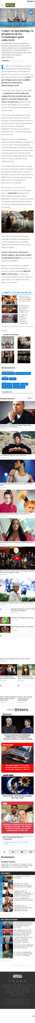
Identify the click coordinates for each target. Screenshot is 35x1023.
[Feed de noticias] (21, 981)
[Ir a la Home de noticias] (17, 976)
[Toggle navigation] (3, 5)
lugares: (5, 376)
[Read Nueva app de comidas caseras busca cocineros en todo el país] (10, 297)
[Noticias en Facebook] (13, 981)
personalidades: (8, 371)
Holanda (12, 379)
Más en (10, 710)
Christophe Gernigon (23, 373)
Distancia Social (19, 387)
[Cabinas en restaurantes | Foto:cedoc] (25, 342)
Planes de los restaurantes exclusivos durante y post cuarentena (24, 309)
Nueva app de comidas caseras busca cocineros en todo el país (25, 298)
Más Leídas (5, 873)
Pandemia (24, 384)
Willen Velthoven (8, 373)
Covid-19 (16, 384)
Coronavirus (7, 384)
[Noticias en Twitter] (17, 981)
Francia (5, 379)
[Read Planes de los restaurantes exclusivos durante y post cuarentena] (10, 306)
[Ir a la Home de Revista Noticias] (10, 5)
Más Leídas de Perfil (9, 920)
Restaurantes (7, 387)
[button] (32, 75)
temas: (4, 382)
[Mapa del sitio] (25, 981)
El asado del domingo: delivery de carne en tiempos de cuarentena (23, 319)
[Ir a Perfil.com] (31, 1)
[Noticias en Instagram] (10, 981)
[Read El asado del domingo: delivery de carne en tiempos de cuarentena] (10, 315)
